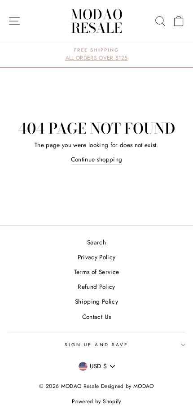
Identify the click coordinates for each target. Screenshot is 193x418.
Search (96, 242)
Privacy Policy (97, 257)
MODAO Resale (97, 21)
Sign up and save (96, 344)
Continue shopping (97, 159)
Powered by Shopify (96, 401)
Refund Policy (96, 286)
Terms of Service (96, 271)
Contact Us (96, 316)
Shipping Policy (96, 301)
